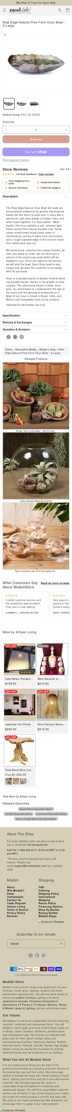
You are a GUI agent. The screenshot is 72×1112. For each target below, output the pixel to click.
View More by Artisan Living (19, 796)
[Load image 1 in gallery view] (9, 103)
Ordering (44, 890)
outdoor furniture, (26, 997)
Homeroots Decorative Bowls (51, 813)
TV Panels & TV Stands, (32, 1004)
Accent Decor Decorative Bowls (36, 808)
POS (34, 975)
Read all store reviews (55, 583)
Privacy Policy (16, 912)
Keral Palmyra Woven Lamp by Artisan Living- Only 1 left (52, 724)
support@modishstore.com (30, 866)
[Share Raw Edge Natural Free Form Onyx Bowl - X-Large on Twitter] (14, 337)
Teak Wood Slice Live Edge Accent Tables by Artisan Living (19, 770)
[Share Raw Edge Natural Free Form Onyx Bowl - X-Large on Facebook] (7, 337)
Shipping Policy (49, 893)
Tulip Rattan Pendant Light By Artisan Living (18, 679)
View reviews (46, 174)
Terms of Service (17, 909)
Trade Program (16, 903)
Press (10, 893)
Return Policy (47, 903)
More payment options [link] (16, 160)
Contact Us (14, 900)
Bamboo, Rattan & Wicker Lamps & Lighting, (35, 1006)
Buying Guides (48, 912)
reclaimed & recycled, (16, 1001)
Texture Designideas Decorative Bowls (36, 818)
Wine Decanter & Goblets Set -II (48, 679)
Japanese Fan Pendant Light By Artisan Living (19, 724)
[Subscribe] (61, 944)
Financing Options (51, 906)
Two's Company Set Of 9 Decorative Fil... (36, 570)
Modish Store (26, 975)
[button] (4, 10)
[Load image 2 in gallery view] (21, 103)
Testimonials (15, 896)
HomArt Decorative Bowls (18, 813)
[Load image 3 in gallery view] (34, 103)
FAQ (41, 887)
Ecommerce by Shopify (48, 975)
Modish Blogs (47, 916)
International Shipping (47, 898)
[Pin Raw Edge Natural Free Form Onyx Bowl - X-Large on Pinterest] (20, 337)
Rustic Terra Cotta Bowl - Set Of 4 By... (36, 430)
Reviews (12, 916)
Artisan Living (11, 114)
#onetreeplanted (38, 844)
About (11, 887)
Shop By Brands (49, 909)
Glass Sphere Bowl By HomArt (36, 500)
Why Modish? (16, 890)
